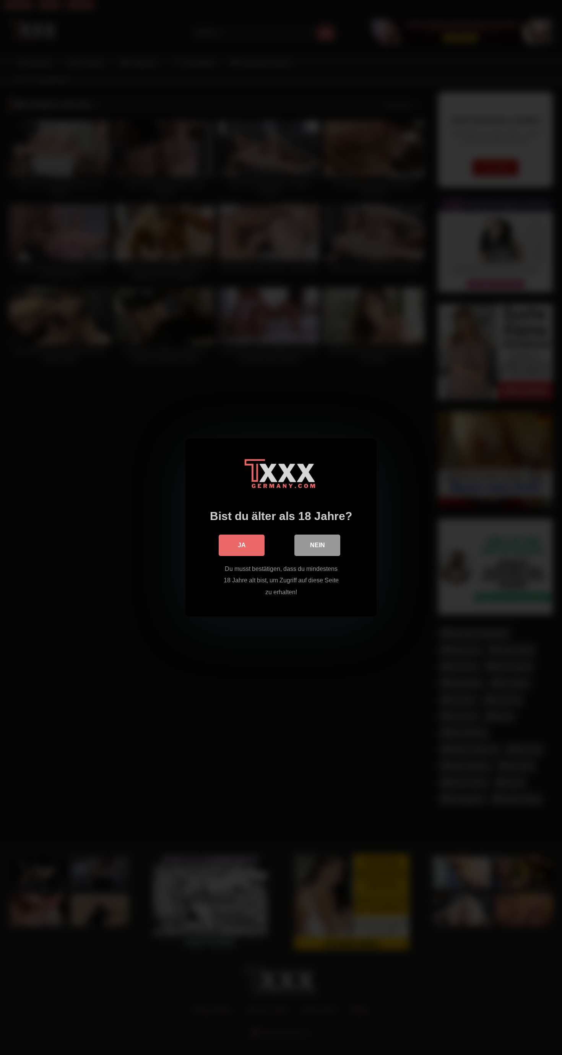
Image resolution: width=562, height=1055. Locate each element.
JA (242, 545)
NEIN (317, 545)
